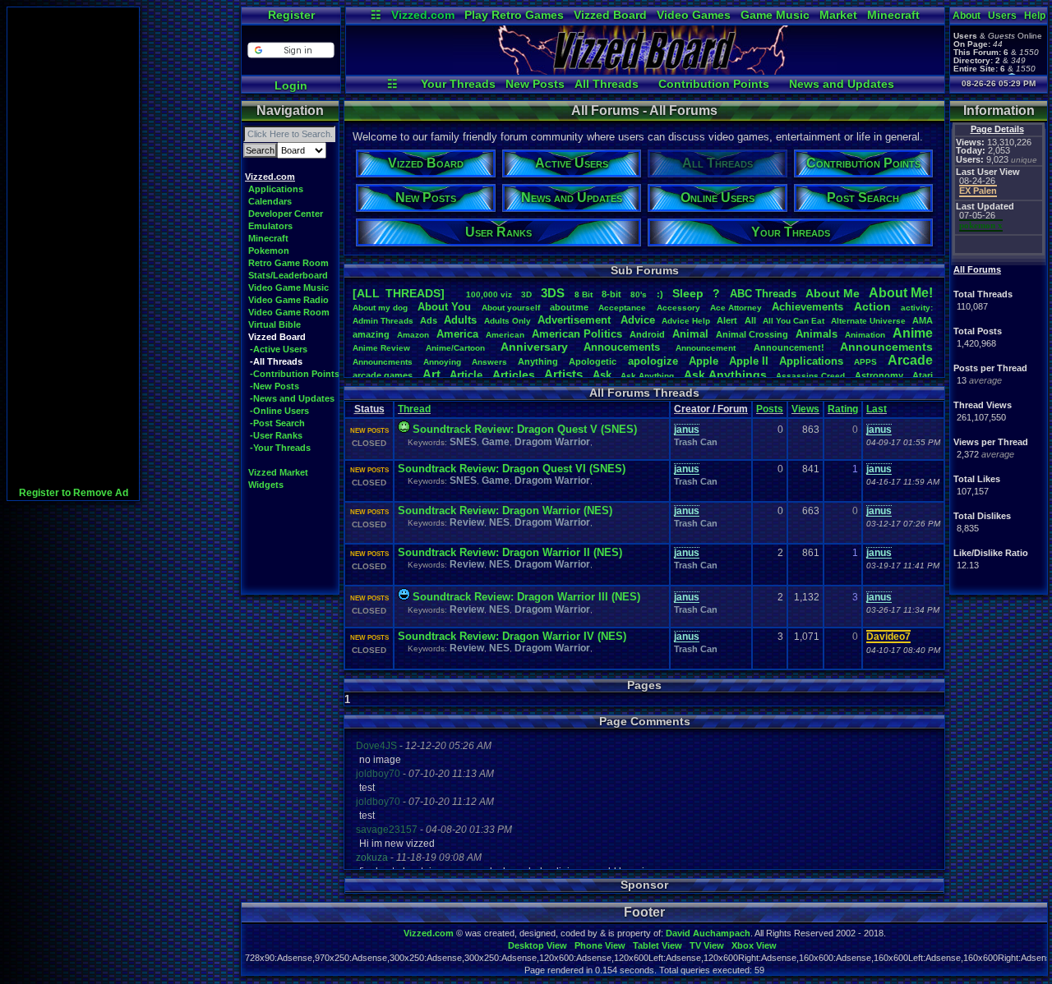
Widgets (266, 485)
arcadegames (383, 375)
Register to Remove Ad (73, 493)
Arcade (910, 360)
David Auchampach (708, 933)
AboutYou (444, 307)
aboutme (569, 307)
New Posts (535, 83)
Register (291, 14)
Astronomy (879, 375)
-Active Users (278, 349)
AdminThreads (383, 320)
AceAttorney (736, 307)
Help (1034, 15)
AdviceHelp (686, 320)
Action (872, 306)
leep (688, 293)
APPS (865, 361)
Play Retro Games (514, 14)
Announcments (383, 361)
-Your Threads (280, 448)
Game (496, 442)
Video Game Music (288, 287)
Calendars (270, 201)
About (966, 15)
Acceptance (622, 307)
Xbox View (754, 945)
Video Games (694, 14)
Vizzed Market (278, 472)
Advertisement (576, 320)
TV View (707, 945)
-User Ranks (276, 435)
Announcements (886, 346)
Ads (428, 320)
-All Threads (276, 361)
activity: (917, 307)
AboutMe (832, 293)
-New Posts (274, 386)
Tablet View (657, 945)
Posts (769, 409)
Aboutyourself (511, 307)
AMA (922, 320)
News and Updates (841, 83)
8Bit (583, 294)
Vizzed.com (422, 14)
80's (638, 294)
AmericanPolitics (577, 334)
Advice (638, 320)
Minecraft (893, 14)
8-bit (611, 294)
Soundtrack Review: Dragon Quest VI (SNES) (511, 468)
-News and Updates (292, 398)
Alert (727, 320)
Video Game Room (289, 312)
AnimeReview (381, 347)
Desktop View (537, 945)
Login (291, 85)
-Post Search (277, 423)
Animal (690, 334)
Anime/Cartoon (455, 347)
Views (805, 409)
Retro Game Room (288, 263)
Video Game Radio (288, 300)
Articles (513, 374)
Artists (563, 374)
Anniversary (534, 346)
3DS (553, 293)
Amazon (413, 334)
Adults (460, 320)
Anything (538, 361)
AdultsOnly (507, 320)
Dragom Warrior (552, 442)
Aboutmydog (380, 307)
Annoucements (622, 347)
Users (1002, 15)
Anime (913, 333)
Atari (922, 375)
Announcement (707, 347)
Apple (703, 361)
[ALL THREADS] (399, 293)
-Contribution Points (294, 374)
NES (499, 522)
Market (838, 14)
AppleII (748, 361)
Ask (602, 375)
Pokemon (268, 250)
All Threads (606, 83)
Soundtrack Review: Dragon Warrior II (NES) (510, 552)
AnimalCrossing (752, 334)
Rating (843, 409)
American (505, 334)
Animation (865, 334)
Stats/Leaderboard (288, 275)
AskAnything (647, 375)
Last (876, 409)
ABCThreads (763, 293)
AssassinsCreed (810, 375)
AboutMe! (901, 293)
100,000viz (489, 294)
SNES (463, 442)
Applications (275, 189)
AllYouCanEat (793, 320)
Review (467, 522)
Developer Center (285, 213)
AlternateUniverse (868, 320)
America (457, 334)
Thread (414, 409)
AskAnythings (725, 374)
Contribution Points (713, 83)
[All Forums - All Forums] (645, 70)
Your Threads (458, 83)
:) (660, 294)
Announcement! (789, 347)
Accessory (678, 307)
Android (647, 334)
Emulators (270, 226)
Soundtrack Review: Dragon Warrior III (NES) (526, 597)
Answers (489, 361)
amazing (371, 334)
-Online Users (279, 411)
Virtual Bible (274, 324)
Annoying (442, 361)
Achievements (807, 307)
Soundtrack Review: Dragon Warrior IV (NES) (512, 636)
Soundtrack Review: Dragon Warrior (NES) (505, 510)
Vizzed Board (610, 14)
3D (526, 294)
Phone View (599, 945)
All (750, 320)
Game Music (775, 14)
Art (431, 374)
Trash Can (695, 442)
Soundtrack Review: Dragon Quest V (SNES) (525, 429)
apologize (653, 361)
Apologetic (592, 361)
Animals (816, 334)
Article (466, 375)
